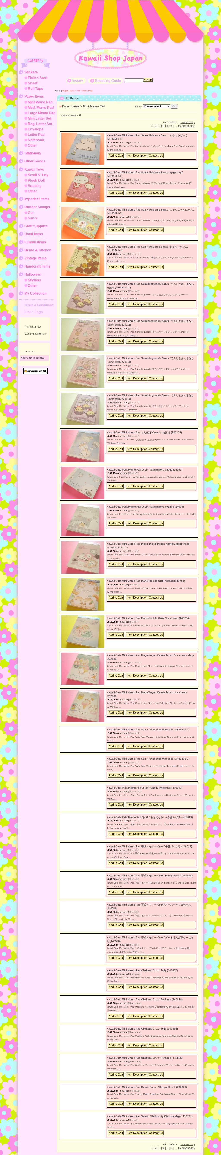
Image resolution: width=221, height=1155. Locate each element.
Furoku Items (35, 242)
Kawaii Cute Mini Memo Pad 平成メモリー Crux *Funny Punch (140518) (150, 883)
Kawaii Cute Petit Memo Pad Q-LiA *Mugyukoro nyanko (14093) (145, 506)
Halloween (32, 274)
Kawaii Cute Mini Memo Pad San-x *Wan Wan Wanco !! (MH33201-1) (148, 729)
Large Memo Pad (41, 113)
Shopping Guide (105, 81)
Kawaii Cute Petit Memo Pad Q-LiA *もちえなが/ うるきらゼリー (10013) (150, 825)
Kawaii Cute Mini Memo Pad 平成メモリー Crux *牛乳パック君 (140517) (149, 854)
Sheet (32, 83)
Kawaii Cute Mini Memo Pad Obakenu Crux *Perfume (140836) (145, 1078)
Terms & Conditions (39, 305)
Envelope (35, 129)
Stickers (31, 72)
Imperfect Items (36, 199)
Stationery (32, 153)
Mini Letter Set (39, 118)
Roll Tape (35, 88)
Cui (30, 213)
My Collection (35, 293)
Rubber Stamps (37, 207)
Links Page (33, 312)
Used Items (33, 234)
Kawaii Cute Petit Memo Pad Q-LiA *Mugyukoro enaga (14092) (144, 469)
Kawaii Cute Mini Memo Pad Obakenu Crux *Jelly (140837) (142, 982)
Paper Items (34, 96)
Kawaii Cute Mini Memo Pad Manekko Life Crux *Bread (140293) (146, 581)
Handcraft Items (37, 266)
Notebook (36, 140)
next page (188, 125)
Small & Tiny (38, 175)
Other (32, 145)
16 (179, 125)
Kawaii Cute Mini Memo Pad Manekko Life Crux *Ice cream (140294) (148, 618)
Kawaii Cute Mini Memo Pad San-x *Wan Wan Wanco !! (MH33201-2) (148, 758)
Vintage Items (35, 258)
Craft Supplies (36, 226)
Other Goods (34, 161)
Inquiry (76, 81)
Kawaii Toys (34, 169)
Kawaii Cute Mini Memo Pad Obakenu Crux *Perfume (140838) (145, 1011)
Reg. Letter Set (40, 124)
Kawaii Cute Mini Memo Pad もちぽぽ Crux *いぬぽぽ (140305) (144, 432)
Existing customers (36, 333)
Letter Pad (36, 134)
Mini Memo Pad (40, 102)
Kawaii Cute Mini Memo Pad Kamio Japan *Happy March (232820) (147, 1107)
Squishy (34, 186)
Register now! (33, 326)
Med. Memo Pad (41, 107)
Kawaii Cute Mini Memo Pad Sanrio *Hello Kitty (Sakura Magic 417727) (150, 1136)
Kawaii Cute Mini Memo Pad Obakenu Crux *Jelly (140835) (142, 1041)
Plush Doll (36, 180)
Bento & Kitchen (37, 250)
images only (188, 122)
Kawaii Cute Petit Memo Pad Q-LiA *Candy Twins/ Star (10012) (144, 795)
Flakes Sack (38, 78)
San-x (32, 218)
